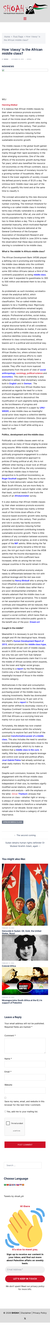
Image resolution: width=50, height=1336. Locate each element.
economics (7, 376)
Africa (29, 59)
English (13, 383)
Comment (10, 1035)
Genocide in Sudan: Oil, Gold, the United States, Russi (21, 932)
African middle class (12, 822)
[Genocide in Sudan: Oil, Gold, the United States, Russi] (25, 894)
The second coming (26, 835)
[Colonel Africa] (25, 947)
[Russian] (18, 1185)
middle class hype (37, 644)
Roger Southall (9, 478)
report (20, 668)
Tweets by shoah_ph (14, 1196)
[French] (15, 1185)
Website (8, 1084)
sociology (21, 373)
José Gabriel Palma (11, 760)
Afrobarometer (22, 495)
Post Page (18, 36)
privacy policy (37, 1286)
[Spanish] (23, 1185)
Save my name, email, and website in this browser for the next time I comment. (24, 1103)
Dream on (34, 622)
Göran (20, 794)
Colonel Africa (9, 966)
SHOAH (6, 59)
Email (7, 1071)
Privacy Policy (40, 1313)
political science (35, 373)
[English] (13, 1185)
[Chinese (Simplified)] (7, 1185)
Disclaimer (26, 1313)
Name (8, 1058)
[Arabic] (5, 1185)
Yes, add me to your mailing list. (22, 1111)
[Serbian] (20, 1185)
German (28, 383)
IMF (16, 543)
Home (7, 36)
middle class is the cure (27, 750)
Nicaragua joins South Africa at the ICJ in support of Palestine (22, 1001)
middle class (40, 274)
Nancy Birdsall (22, 580)
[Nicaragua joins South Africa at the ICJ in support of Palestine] (25, 981)
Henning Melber (10, 105)
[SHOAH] (25, 8)
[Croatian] (10, 1185)
